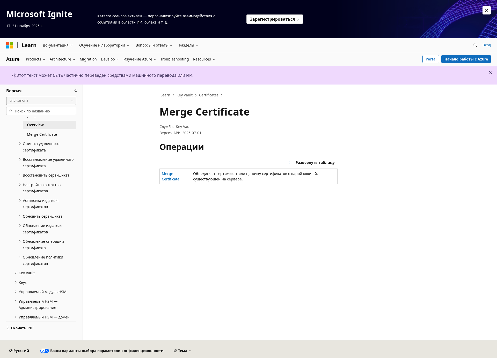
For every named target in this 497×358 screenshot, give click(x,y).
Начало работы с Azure (466, 59)
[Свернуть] (76, 91)
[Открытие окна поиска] (475, 45)
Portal (431, 59)
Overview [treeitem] (35, 124)
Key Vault (185, 95)
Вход (487, 44)
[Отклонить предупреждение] (487, 10)
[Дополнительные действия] (333, 95)
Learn (165, 95)
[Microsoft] (9, 45)
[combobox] (41, 101)
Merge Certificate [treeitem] (42, 134)
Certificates (208, 95)
